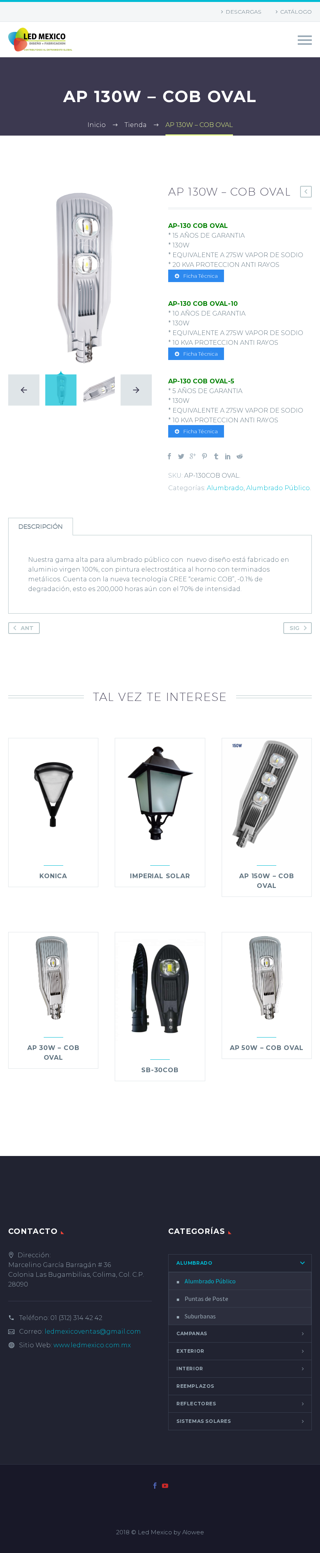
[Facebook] (169, 456)
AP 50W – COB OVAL (267, 1048)
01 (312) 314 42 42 (76, 1318)
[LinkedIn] (228, 456)
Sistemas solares (203, 1421)
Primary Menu (305, 40)
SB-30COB (159, 1070)
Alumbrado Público (278, 488)
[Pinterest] (204, 456)
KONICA (53, 876)
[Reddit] (239, 456)
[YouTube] (165, 1485)
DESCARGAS (243, 11)
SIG (294, 628)
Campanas (191, 1333)
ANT (27, 628)
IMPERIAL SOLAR (160, 876)
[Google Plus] (193, 456)
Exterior (190, 1351)
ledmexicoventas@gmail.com (92, 1331)
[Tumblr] (216, 456)
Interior (189, 1368)
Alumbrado (225, 488)
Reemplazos (195, 1386)
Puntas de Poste (206, 1298)
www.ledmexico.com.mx (92, 1345)
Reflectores (196, 1404)
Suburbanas (200, 1316)
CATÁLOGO (296, 11)
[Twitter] (181, 456)
